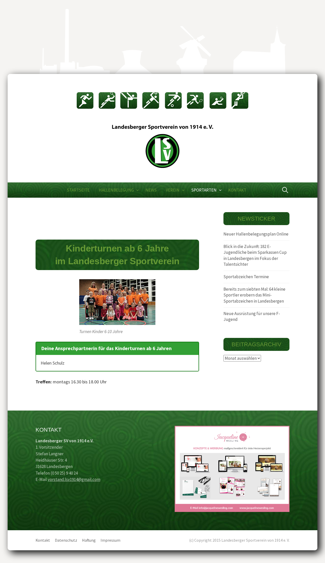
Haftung (89, 540)
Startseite (78, 190)
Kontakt (237, 190)
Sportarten (204, 190)
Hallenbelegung (116, 190)
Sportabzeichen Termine (246, 276)
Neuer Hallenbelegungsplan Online (255, 234)
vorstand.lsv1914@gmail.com (74, 479)
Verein (173, 190)
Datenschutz (66, 540)
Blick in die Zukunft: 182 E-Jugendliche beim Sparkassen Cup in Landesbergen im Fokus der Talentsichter (255, 255)
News (151, 190)
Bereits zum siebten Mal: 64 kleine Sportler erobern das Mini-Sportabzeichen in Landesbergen (254, 295)
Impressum (110, 540)
